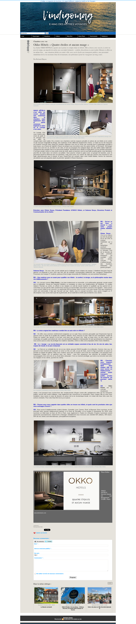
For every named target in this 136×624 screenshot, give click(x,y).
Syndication (67, 619)
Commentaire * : (38, 558)
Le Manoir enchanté (46, 607)
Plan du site (58, 619)
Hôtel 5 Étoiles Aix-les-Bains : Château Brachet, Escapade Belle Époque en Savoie (73, 608)
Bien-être (69, 36)
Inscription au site (76, 619)
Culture (58, 36)
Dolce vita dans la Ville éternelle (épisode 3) (99, 607)
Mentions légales (68, 617)
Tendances (104, 36)
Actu (22, 36)
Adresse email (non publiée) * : (42, 548)
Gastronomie (93, 36)
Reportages (36, 36)
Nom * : (36, 544)
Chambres (47, 36)
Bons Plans (82, 36)
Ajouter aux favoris (41, 533)
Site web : (37, 553)
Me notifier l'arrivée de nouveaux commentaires (50, 573)
